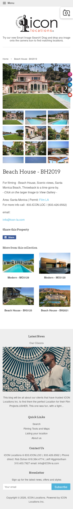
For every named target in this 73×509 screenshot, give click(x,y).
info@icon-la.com (14, 220)
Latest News (36, 336)
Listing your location (36, 433)
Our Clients (36, 343)
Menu (10, 3)
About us (36, 438)
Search (37, 424)
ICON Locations (36, 497)
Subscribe (61, 487)
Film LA (44, 200)
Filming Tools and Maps (37, 428)
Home (6, 58)
